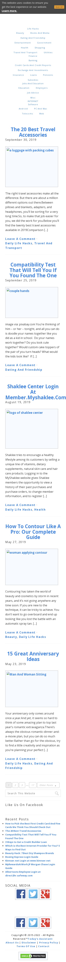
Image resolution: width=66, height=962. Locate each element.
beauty (11, 637)
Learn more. (9, 10)
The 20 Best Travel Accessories (33, 132)
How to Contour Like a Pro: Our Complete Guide (33, 532)
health (40, 509)
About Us (12, 942)
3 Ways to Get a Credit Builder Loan (26, 842)
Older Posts (46, 785)
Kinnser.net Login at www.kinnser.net (28, 860)
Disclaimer (29, 942)
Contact (43, 946)
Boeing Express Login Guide (21, 856)
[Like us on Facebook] (21, 901)
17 (32, 785)
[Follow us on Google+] (45, 901)
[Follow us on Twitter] (33, 901)
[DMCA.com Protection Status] (33, 959)
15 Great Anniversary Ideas (33, 656)
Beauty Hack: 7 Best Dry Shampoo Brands (29, 853)
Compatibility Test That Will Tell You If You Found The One (33, 270)
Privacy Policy (48, 942)
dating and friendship (23, 370)
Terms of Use (26, 946)
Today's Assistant (40, 938)
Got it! (59, 7)
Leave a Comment (20, 239)
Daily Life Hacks (18, 243)
